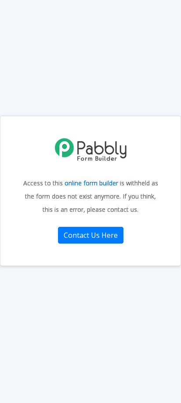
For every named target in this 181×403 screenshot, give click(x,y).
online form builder (91, 183)
